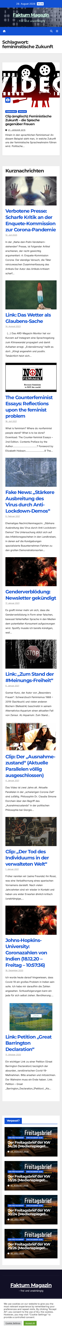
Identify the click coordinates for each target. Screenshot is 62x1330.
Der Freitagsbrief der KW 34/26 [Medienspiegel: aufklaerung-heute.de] (29, 1146)
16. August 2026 (19, 1185)
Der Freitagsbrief (16, 1138)
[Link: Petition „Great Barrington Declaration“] (31, 1029)
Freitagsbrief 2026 (34, 1138)
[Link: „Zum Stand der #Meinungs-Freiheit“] (31, 666)
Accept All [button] (30, 1323)
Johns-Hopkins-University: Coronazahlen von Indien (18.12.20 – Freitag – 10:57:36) (26, 952)
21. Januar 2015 (16, 130)
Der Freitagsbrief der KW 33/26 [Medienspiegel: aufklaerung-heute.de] (29, 1180)
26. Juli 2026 (17, 1219)
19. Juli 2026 (17, 1253)
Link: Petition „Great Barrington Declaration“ (28, 1043)
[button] (51, 31)
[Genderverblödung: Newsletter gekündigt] (31, 583)
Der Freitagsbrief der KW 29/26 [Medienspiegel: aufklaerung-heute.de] (29, 1248)
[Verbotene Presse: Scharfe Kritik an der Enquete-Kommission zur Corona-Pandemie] (31, 203)
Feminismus (11, 111)
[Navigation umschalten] (57, 31)
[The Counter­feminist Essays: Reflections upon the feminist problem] (31, 389)
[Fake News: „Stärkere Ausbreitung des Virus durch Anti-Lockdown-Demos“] (31, 484)
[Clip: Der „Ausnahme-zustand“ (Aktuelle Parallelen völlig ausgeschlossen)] (31, 748)
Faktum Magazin (31, 15)
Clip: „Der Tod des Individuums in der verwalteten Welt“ (27, 858)
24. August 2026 (19, 1151)
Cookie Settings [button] (13, 1323)
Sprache (22, 111)
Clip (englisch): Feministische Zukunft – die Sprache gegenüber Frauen (28, 120)
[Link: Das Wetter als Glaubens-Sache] (31, 307)
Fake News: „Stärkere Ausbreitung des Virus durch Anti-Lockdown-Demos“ (29, 501)
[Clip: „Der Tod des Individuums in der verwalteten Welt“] (31, 843)
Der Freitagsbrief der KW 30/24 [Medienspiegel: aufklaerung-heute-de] (29, 1214)
